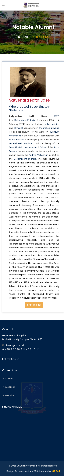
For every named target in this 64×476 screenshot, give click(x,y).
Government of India (25, 158)
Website (9, 395)
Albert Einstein (16, 139)
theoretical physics (49, 127)
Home (24, 36)
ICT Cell (56, 471)
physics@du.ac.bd (14, 345)
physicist (18, 127)
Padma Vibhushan (38, 155)
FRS (55, 116)
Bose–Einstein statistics (21, 143)
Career (8, 378)
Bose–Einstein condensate (23, 147)
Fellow (43, 147)
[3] (58, 115)
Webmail (9, 386)
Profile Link (34, 304)
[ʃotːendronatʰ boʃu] (25, 120)
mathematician (51, 124)
